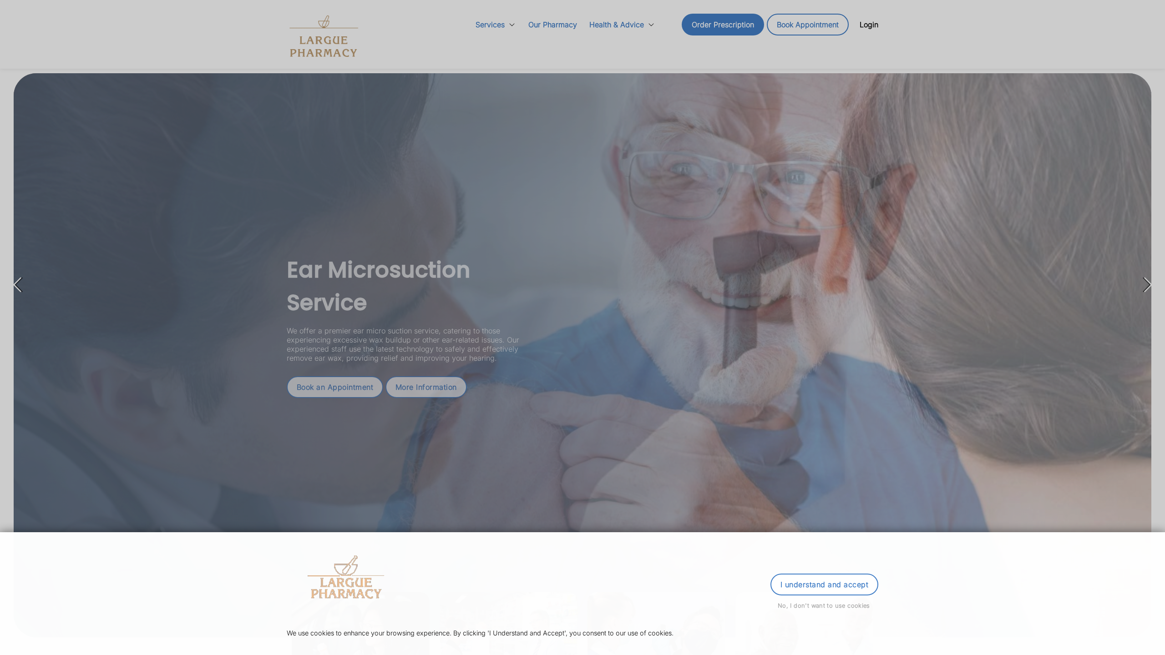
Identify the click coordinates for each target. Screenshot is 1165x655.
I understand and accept (824, 584)
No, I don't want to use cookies (824, 605)
